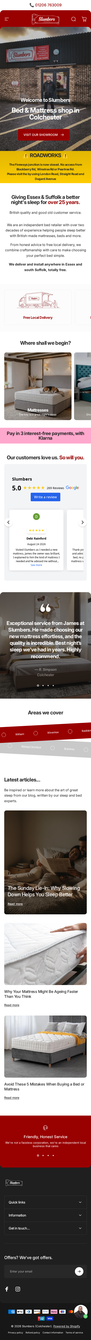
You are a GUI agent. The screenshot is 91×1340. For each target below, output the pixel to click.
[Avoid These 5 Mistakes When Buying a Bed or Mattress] (45, 1046)
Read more (15, 904)
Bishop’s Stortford (14, 746)
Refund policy (33, 1332)
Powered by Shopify (66, 1326)
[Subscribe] (79, 1271)
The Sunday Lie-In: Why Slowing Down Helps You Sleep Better (44, 891)
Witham (36, 733)
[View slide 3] (48, 685)
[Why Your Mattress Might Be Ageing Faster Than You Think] (45, 954)
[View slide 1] (37, 685)
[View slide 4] (53, 685)
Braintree (52, 748)
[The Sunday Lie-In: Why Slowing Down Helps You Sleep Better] (45, 862)
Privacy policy (15, 1332)
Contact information (53, 1332)
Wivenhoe (69, 731)
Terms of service (74, 1332)
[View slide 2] (43, 685)
